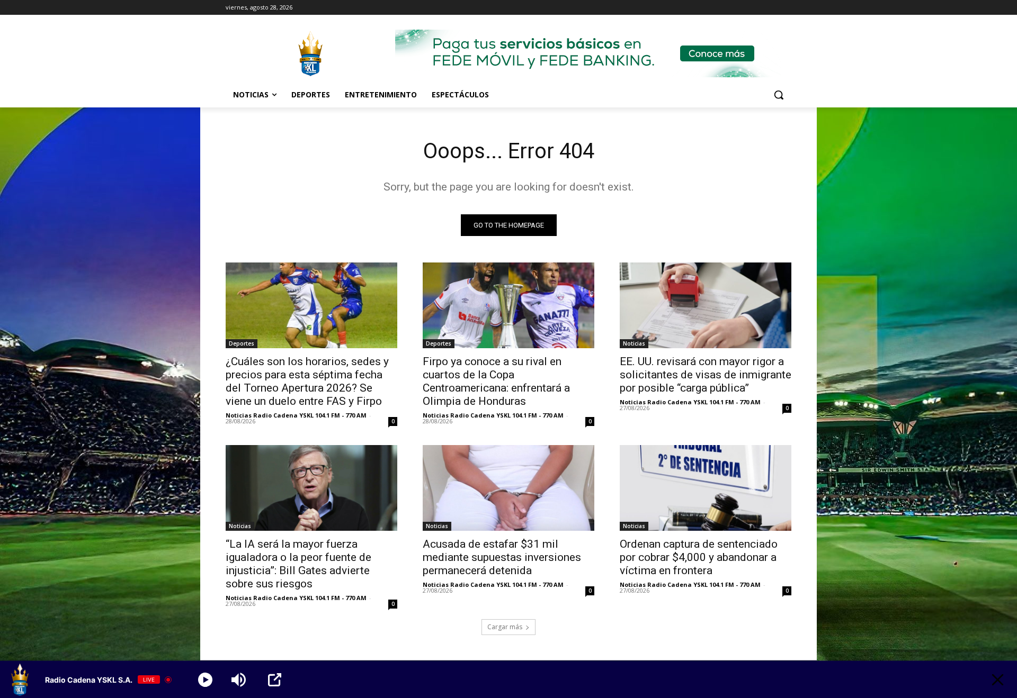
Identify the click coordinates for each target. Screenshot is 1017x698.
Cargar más (504, 626)
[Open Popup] (274, 679)
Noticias (634, 343)
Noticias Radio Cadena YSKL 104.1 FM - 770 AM (296, 415)
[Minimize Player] (997, 679)
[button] (778, 94)
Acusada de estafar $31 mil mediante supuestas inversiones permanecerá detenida (502, 557)
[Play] (205, 679)
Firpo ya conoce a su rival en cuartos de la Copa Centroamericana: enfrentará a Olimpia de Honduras (496, 381)
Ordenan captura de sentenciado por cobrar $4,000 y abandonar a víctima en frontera (699, 557)
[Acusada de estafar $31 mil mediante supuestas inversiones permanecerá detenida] (508, 488)
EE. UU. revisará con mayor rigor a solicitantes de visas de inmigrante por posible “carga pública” (705, 374)
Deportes (241, 343)
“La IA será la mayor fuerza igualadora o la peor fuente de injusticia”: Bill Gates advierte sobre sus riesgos (298, 564)
